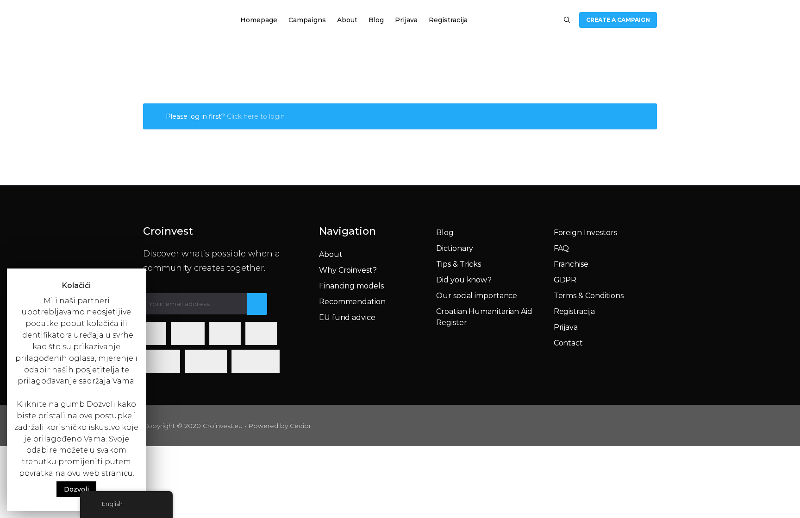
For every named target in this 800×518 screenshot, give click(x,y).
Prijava (406, 20)
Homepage (258, 20)
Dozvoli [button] (76, 489)
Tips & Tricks (458, 264)
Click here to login (256, 116)
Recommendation (352, 301)
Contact (568, 343)
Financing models (351, 285)
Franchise (571, 264)
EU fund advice (347, 317)
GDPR (565, 279)
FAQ (561, 248)
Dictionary (454, 248)
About (347, 20)
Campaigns (307, 20)
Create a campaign (618, 19)
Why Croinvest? (348, 270)
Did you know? (464, 279)
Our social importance (476, 295)
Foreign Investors (585, 232)
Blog (376, 20)
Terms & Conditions (589, 295)
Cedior (300, 426)
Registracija (448, 20)
